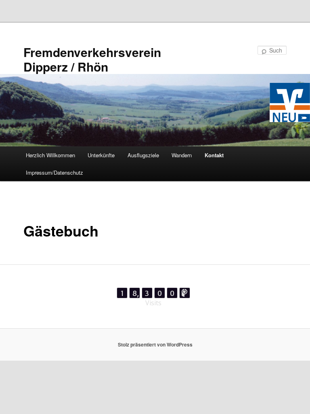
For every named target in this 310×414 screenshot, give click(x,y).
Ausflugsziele (143, 155)
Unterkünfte (101, 155)
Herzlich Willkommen (50, 155)
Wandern (182, 155)
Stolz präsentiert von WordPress (155, 344)
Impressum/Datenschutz (54, 172)
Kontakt (214, 155)
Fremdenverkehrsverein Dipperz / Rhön (92, 59)
